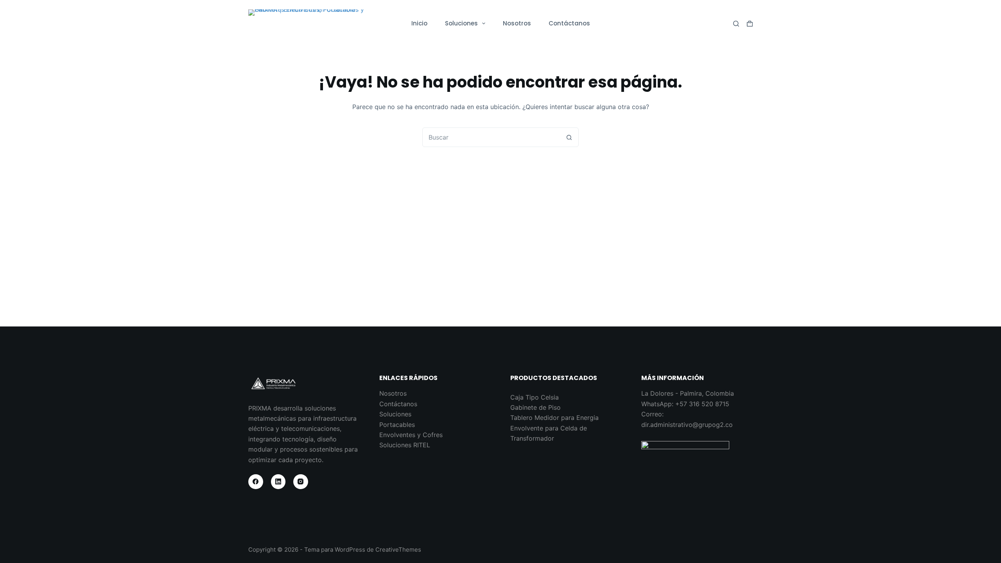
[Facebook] (255, 481)
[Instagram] (300, 481)
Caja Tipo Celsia (534, 397)
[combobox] (491, 137)
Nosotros (517, 23)
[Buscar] (736, 24)
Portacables (397, 425)
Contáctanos (569, 23)
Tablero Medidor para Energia (554, 417)
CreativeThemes (398, 549)
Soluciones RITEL (404, 445)
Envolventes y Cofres (411, 435)
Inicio (419, 23)
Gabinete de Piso (535, 407)
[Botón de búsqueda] (569, 137)
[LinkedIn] (278, 481)
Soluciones (461, 23)
